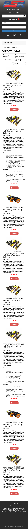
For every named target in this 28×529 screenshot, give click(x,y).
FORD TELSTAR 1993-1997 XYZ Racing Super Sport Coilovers (13, 346)
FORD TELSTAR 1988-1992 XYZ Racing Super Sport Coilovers (13, 131)
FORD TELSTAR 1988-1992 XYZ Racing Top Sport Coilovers (13, 255)
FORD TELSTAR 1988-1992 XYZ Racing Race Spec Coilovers (13, 85)
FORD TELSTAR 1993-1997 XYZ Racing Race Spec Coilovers (13, 300)
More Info (14, 109)
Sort (12, 62)
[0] (14, 35)
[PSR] (14, 3)
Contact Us (14, 503)
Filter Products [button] (7, 42)
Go (14, 31)
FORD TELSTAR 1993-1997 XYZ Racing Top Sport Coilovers (13, 470)
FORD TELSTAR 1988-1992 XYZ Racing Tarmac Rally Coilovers (13, 209)
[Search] (24, 16)
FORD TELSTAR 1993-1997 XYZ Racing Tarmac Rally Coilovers (13, 424)
